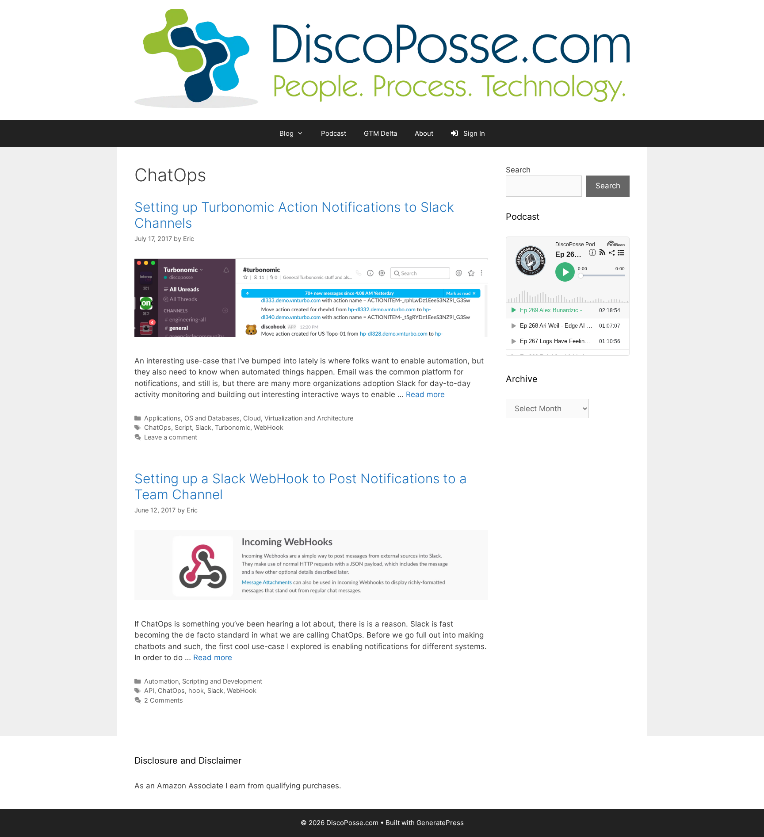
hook (196, 690)
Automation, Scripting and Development (203, 681)
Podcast (333, 133)
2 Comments (163, 700)
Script (183, 427)
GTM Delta (380, 133)
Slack (203, 427)
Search (518, 169)
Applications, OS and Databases (192, 418)
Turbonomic (232, 427)
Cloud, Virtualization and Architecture (298, 418)
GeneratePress (440, 822)
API (149, 690)
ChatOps (157, 427)
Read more (425, 394)
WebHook (268, 427)
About (424, 133)
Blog (286, 133)
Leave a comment (170, 437)
